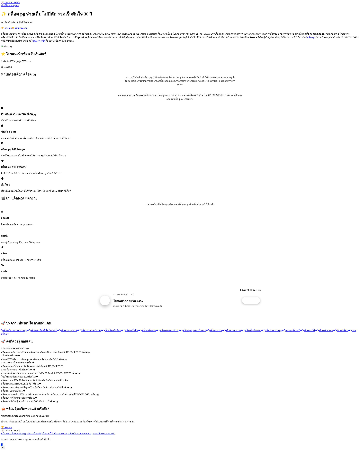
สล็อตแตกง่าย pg (18, 433)
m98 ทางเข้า (39, 41)
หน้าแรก (5, 433)
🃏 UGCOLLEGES (10, 2)
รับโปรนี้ (252, 300)
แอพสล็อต (98, 433)
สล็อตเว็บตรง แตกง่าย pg (80, 433)
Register (15, 5)
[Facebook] (2, 444)
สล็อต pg (311, 37)
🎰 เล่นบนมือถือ (20, 28)
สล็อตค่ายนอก (60, 433)
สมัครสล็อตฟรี (34, 433)
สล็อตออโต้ (47, 433)
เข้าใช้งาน (6, 5)
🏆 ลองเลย (6, 28)
